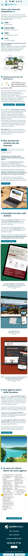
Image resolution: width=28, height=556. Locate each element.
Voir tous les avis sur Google (14, 518)
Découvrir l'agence (6, 432)
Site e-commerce (11, 149)
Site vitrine (4, 149)
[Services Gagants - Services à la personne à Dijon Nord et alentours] (14, 262)
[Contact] (12, 1)
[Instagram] (19, 1)
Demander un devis (9, 104)
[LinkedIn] (17, 1)
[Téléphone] (6, 1)
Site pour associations (6, 152)
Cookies (11, 551)
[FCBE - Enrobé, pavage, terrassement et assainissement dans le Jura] (14, 355)
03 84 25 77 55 (14, 543)
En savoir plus (5, 183)
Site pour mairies (19, 149)
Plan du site (15, 551)
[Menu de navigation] (2, 5)
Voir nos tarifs (20, 104)
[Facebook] (21, 1)
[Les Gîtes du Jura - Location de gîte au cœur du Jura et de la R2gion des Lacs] (14, 309)
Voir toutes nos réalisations (8, 241)
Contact (14, 547)
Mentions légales (20, 551)
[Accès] (10, 1)
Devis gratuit (20, 554)
